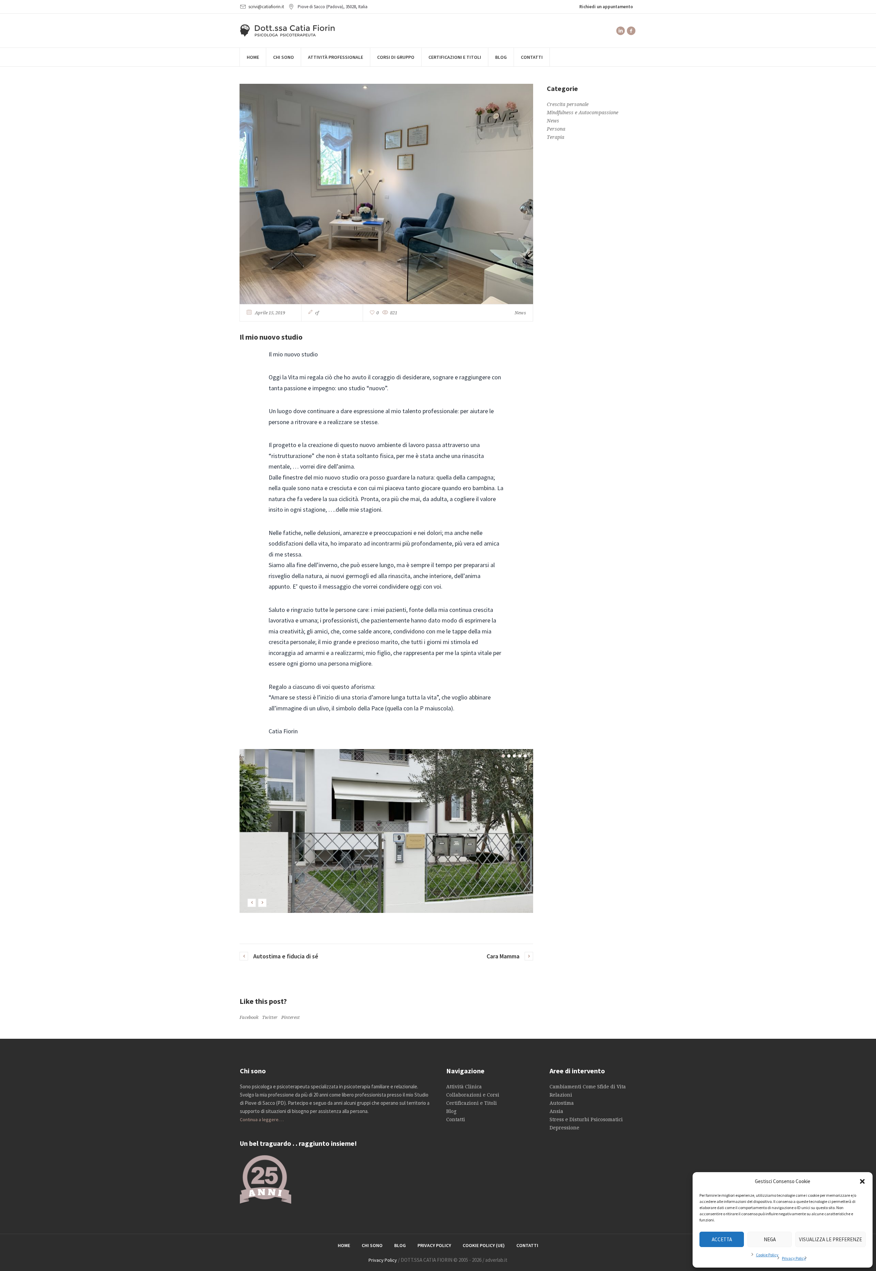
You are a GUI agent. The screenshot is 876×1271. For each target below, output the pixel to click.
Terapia (555, 137)
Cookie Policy (767, 1254)
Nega (770, 1239)
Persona (556, 129)
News (520, 312)
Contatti (455, 1119)
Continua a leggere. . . (262, 1119)
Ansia (556, 1111)
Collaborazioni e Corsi (472, 1095)
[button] (862, 1181)
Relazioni (561, 1095)
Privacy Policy (794, 1258)
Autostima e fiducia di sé (285, 956)
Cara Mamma (503, 956)
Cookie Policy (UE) (484, 1245)
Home (344, 1245)
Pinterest (290, 1017)
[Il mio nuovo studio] (386, 193)
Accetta (722, 1239)
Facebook (249, 1017)
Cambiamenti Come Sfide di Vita (588, 1086)
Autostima (562, 1103)
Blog (451, 1111)
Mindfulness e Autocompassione (582, 112)
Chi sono (372, 1245)
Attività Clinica (464, 1086)
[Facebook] (631, 30)
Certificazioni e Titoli (471, 1103)
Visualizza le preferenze (830, 1239)
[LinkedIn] (620, 30)
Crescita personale (568, 104)
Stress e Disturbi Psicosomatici (586, 1119)
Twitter (270, 1017)
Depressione (564, 1127)
